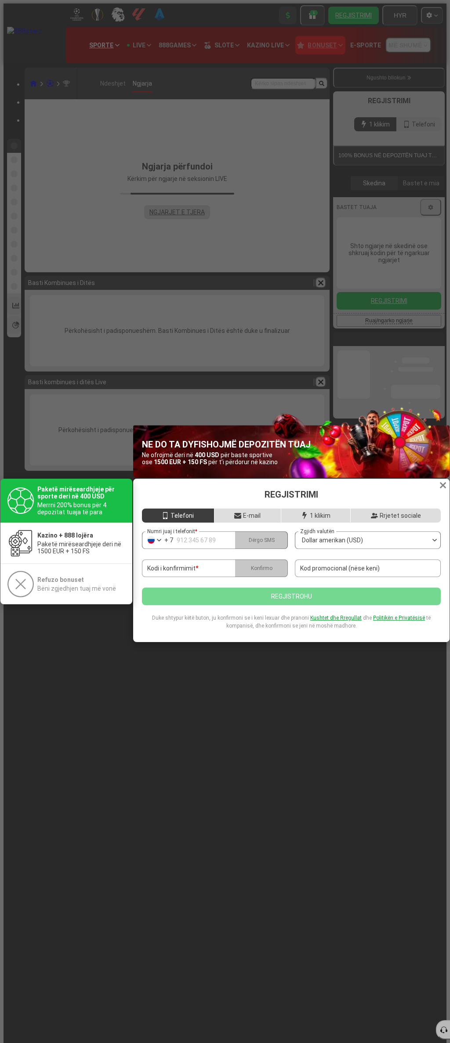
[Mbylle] (443, 485)
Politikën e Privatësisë (399, 618)
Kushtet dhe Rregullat (336, 618)
